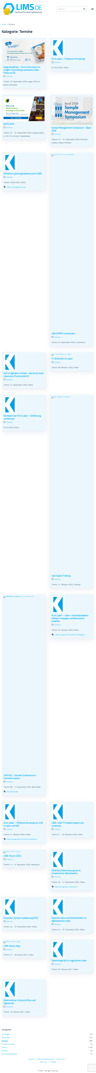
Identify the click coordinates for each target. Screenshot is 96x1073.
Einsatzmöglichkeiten (9, 1054)
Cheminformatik (12, 791)
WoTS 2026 (9, 124)
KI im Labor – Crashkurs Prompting (68, 58)
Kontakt (53, 1062)
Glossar (4, 1047)
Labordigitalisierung (18, 187)
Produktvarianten (8, 1044)
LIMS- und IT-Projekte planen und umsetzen (68, 824)
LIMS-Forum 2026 (12, 855)
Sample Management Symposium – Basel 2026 (71, 129)
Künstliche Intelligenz (77, 634)
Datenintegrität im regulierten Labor (69, 960)
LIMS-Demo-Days (12, 946)
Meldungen (6, 1037)
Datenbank (73, 886)
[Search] (84, 9)
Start (4, 24)
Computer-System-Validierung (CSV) (21, 918)
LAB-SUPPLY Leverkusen (63, 333)
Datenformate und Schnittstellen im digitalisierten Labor (69, 919)
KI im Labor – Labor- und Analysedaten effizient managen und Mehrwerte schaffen (70, 618)
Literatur (5, 1050)
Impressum (60, 1059)
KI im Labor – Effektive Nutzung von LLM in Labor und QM (23, 824)
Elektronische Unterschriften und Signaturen (19, 1002)
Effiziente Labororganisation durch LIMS (23, 173)
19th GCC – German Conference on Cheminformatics (20, 777)
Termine (10, 76)
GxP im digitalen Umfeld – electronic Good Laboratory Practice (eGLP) (23, 375)
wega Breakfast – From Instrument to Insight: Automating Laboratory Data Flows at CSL (22, 69)
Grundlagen (6, 1034)
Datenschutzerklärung (45, 1059)
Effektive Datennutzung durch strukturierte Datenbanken (66, 872)
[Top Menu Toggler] (92, 9)
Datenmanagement (62, 634)
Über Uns (43, 1062)
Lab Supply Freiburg (61, 575)
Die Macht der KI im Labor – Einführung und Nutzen (22, 417)
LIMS (8, 187)
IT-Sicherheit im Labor (62, 358)
